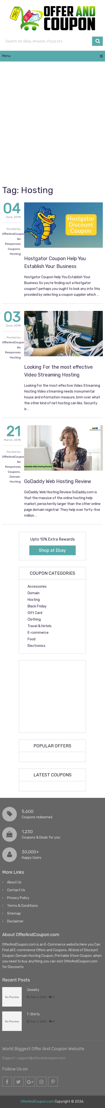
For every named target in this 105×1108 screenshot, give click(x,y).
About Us (14, 882)
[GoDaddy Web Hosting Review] (63, 448)
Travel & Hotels (40, 626)
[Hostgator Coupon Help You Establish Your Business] (63, 225)
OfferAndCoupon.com (17, 234)
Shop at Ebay (52, 550)
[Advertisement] (52, 122)
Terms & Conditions (22, 906)
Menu (6, 56)
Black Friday (37, 606)
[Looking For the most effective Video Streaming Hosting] (63, 333)
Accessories (37, 586)
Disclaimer (15, 921)
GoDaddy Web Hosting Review (57, 481)
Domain (15, 476)
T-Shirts (33, 1014)
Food (31, 639)
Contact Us (16, 890)
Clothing (34, 619)
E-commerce (38, 633)
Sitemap (14, 913)
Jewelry (33, 990)
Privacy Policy (18, 898)
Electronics (36, 646)
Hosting (15, 254)
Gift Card (35, 613)
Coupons (14, 249)
